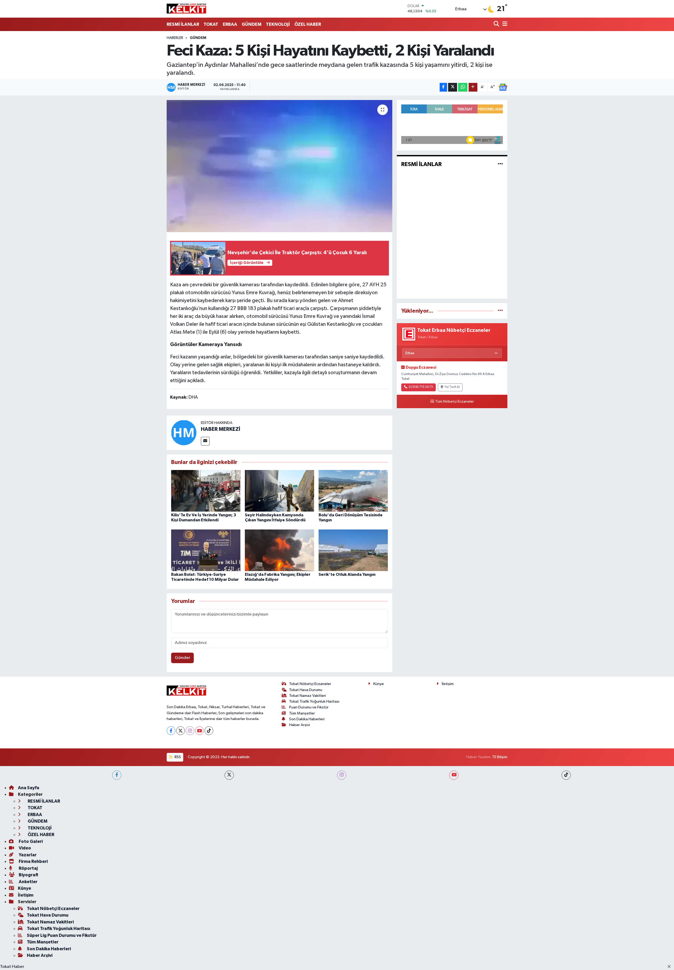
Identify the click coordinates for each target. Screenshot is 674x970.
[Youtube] (199, 730)
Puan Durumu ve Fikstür (309, 707)
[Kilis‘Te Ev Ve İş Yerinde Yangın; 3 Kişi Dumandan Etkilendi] (205, 490)
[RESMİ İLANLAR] (500, 164)
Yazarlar (27, 855)
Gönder (182, 658)
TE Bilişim (499, 757)
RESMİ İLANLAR (183, 24)
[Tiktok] (209, 730)
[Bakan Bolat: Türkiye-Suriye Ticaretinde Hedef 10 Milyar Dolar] (205, 550)
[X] (180, 730)
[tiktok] (566, 775)
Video (24, 848)
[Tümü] (500, 311)
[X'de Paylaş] (452, 87)
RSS (177, 757)
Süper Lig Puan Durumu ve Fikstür (62, 935)
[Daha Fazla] (473, 87)
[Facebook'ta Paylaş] (443, 87)
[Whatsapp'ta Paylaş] (462, 87)
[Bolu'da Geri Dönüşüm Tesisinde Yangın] (353, 490)
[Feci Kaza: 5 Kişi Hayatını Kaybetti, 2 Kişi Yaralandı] (279, 166)
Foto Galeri (30, 841)
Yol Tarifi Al (452, 387)
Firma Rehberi (33, 861)
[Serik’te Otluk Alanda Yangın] (353, 550)
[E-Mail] (205, 441)
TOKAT (211, 24)
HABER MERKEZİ (220, 429)
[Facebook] (171, 730)
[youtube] (453, 775)
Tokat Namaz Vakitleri (307, 696)
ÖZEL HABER (307, 24)
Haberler (175, 38)
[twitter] (229, 775)
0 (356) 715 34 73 (421, 387)
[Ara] (497, 24)
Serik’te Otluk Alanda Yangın (347, 574)
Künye (378, 684)
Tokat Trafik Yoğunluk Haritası (314, 701)
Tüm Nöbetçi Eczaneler (454, 401)
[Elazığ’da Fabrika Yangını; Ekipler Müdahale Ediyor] (279, 550)
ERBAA (230, 24)
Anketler (27, 881)
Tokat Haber (12, 966)
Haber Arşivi (299, 725)
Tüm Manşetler (302, 713)
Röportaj (28, 868)
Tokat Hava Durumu (305, 690)
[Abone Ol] (502, 87)
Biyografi (28, 875)
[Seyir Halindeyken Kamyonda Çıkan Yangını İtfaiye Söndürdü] (279, 490)
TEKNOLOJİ (278, 24)
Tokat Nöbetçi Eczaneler (310, 684)
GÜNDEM (251, 24)
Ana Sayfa (28, 788)
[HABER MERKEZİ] (183, 432)
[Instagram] (190, 730)
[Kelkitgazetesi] (186, 8)
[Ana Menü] (504, 24)
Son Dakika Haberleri (307, 719)
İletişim (448, 684)
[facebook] (116, 775)
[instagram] (341, 775)
